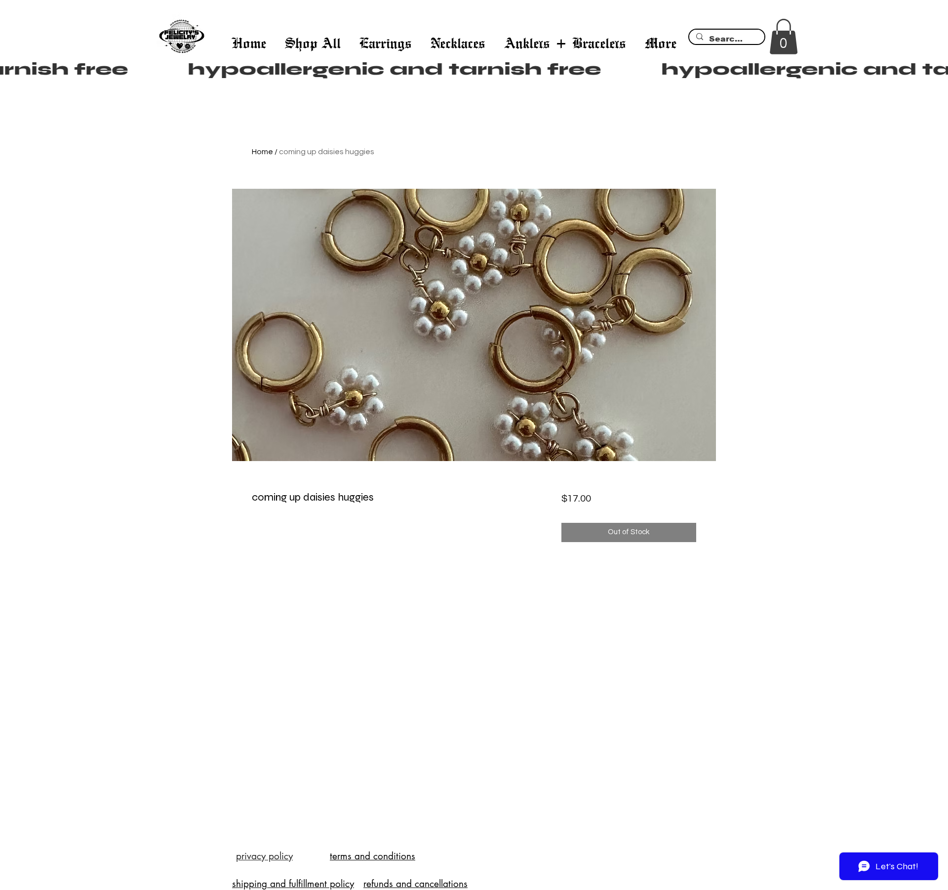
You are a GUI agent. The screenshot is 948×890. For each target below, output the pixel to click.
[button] (783, 36)
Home (262, 152)
